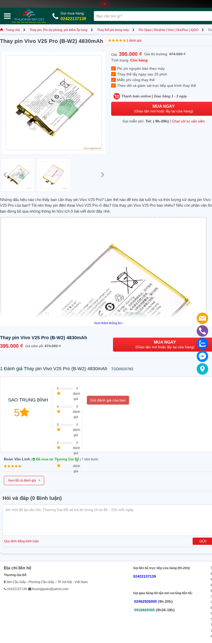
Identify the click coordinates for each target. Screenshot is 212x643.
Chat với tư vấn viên (188, 121)
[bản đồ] (202, 369)
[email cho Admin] (202, 318)
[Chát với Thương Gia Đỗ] (202, 356)
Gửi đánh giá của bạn (108, 400)
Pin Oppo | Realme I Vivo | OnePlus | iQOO (168, 30)
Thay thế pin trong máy (113, 30)
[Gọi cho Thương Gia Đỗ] (202, 331)
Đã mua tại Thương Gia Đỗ (57, 459)
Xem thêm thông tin (107, 323)
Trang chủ (13, 30)
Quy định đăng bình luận (21, 541)
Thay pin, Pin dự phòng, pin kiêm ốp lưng (58, 30)
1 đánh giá (133, 40)
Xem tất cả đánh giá (24, 480)
